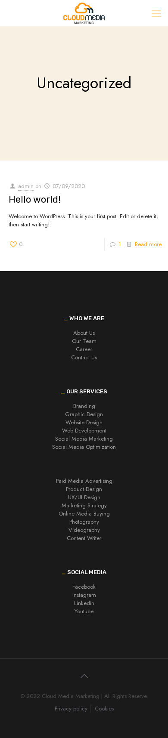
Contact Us (84, 357)
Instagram (84, 595)
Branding (84, 406)
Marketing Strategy (84, 505)
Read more (148, 244)
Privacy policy (71, 708)
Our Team (84, 341)
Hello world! (35, 199)
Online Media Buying (84, 513)
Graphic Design (84, 414)
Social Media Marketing (84, 439)
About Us (84, 333)
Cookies (104, 708)
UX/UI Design (84, 497)
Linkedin (84, 603)
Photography (84, 522)
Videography (84, 530)
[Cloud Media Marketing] (84, 13)
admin (26, 186)
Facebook (84, 587)
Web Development (84, 430)
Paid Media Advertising (84, 481)
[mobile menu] (156, 13)
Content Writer (84, 538)
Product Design (84, 489)
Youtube (84, 611)
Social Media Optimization (84, 447)
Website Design (84, 422)
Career (84, 349)
